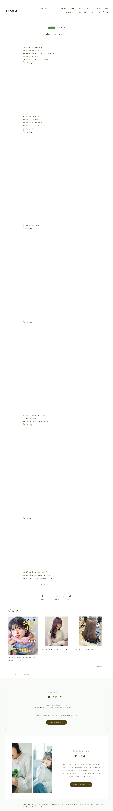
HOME (9, 674)
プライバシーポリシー (13, 805)
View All (100, 666)
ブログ (17, 674)
